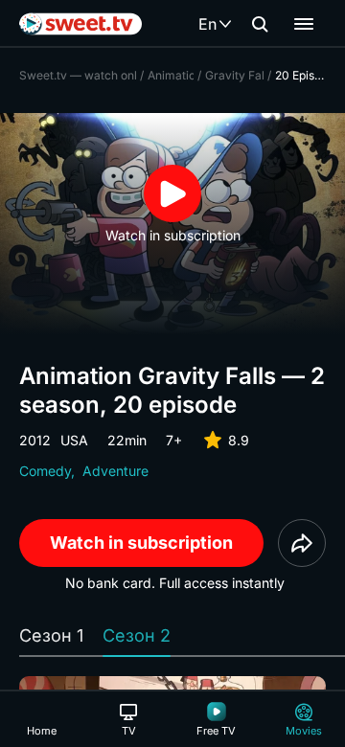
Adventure (115, 471)
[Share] (302, 543)
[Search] (260, 24)
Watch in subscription (141, 542)
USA (74, 440)
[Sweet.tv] (80, 23)
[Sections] (304, 24)
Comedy (45, 471)
